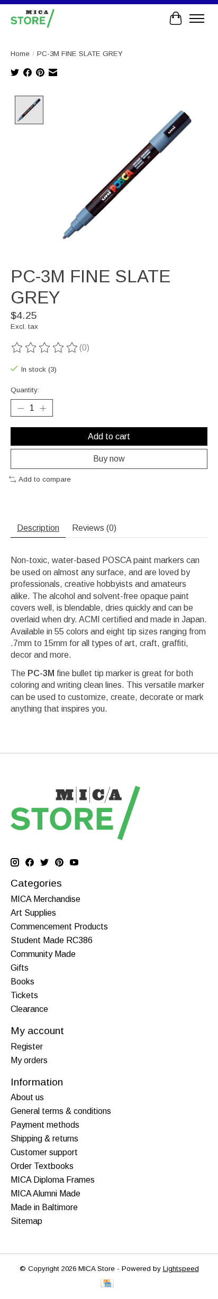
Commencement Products (59, 926)
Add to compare (45, 479)
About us (27, 1097)
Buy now (109, 458)
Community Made (43, 954)
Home (20, 54)
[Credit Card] (107, 1284)
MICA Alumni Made (45, 1193)
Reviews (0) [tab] (94, 527)
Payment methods (45, 1124)
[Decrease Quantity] (21, 408)
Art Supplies (33, 912)
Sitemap (26, 1221)
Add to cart (109, 436)
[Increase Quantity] (43, 408)
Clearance (29, 1009)
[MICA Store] (32, 18)
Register (27, 1046)
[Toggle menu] (196, 18)
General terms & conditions (61, 1111)
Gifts (20, 967)
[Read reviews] (45, 348)
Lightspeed (181, 1269)
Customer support (44, 1152)
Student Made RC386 (52, 940)
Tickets (24, 995)
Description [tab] (38, 527)
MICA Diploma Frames (53, 1179)
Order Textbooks (42, 1166)
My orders (29, 1060)
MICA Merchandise (45, 899)
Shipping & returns (44, 1138)
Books (22, 981)
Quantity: (25, 390)
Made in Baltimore (44, 1207)
